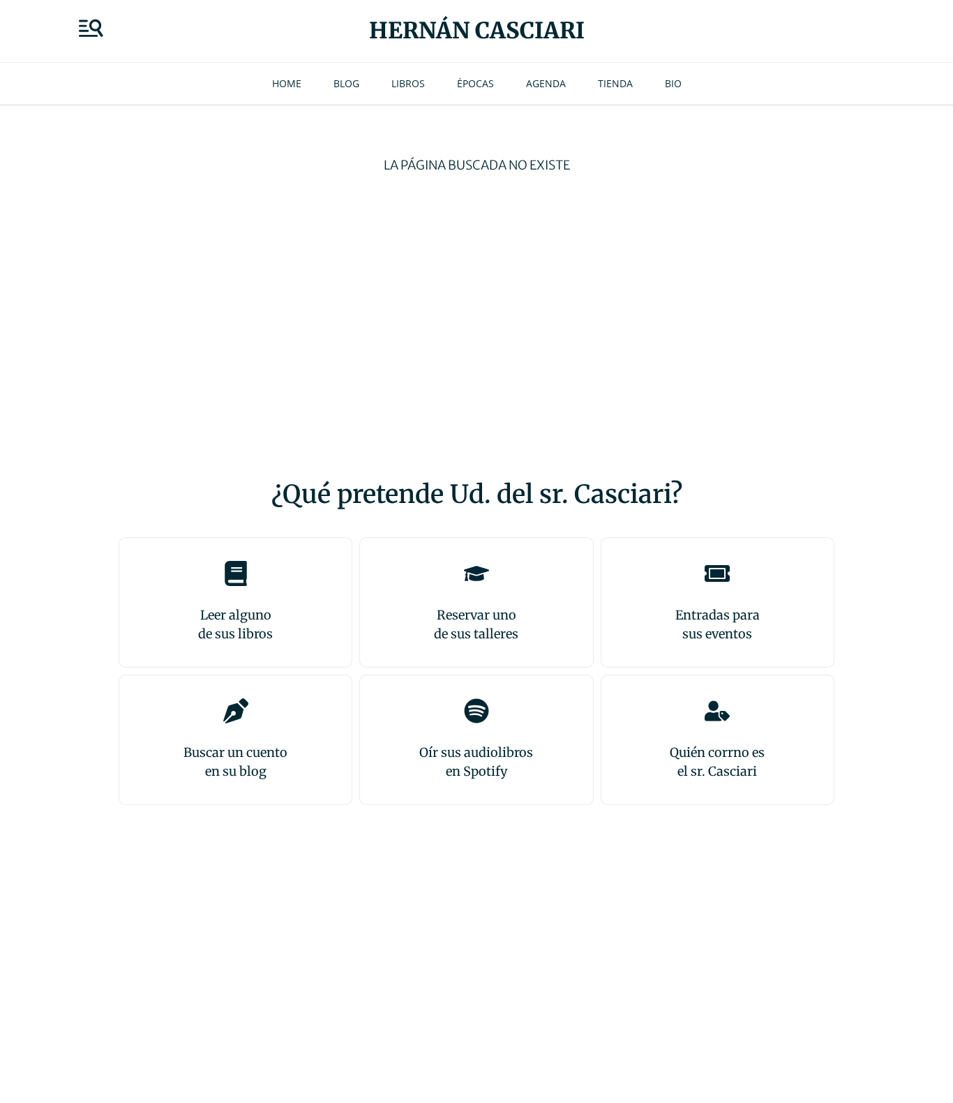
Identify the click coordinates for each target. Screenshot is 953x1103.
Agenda (546, 83)
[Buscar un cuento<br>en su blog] (235, 710)
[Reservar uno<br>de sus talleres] (476, 573)
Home (286, 83)
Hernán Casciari (477, 31)
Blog (346, 83)
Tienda (615, 83)
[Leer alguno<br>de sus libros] (235, 573)
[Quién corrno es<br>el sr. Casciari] (717, 710)
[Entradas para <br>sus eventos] (717, 573)
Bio (673, 83)
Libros (408, 83)
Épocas (475, 83)
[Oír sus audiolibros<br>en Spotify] (476, 710)
